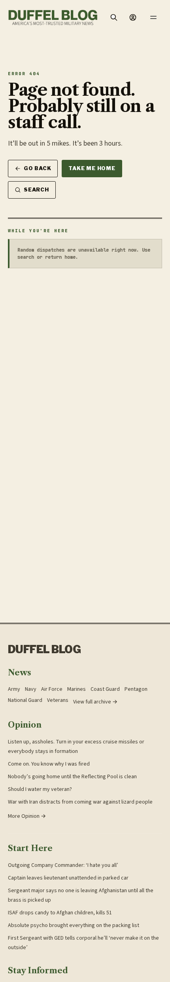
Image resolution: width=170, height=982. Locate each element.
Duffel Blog (44, 649)
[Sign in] (133, 17)
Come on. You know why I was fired (49, 764)
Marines (76, 689)
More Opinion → (27, 816)
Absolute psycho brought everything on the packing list (73, 925)
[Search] (114, 17)
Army (14, 689)
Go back (37, 168)
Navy (30, 689)
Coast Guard (105, 689)
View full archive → (95, 702)
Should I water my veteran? (40, 789)
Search (36, 189)
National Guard (25, 700)
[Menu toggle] (153, 17)
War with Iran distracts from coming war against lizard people (80, 802)
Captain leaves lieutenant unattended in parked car (68, 878)
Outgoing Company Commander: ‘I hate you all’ (63, 865)
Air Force (51, 689)
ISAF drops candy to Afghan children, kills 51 (60, 913)
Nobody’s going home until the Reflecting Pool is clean (72, 777)
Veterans (57, 700)
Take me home (91, 168)
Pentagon (136, 689)
